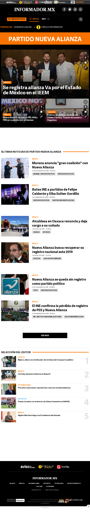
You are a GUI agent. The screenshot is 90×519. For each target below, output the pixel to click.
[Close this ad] (88, 506)
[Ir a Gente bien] (63, 465)
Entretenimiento (74, 483)
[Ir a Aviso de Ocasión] (28, 465)
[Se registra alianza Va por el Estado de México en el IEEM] (45, 74)
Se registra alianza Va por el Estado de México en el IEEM (42, 90)
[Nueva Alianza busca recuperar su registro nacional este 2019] (15, 252)
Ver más (45, 336)
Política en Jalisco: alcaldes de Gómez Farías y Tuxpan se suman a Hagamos (64, 117)
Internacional (24, 385)
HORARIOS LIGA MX (23, 27)
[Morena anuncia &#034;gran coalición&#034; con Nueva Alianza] (15, 168)
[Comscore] (76, 500)
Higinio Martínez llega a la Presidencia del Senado (39, 415)
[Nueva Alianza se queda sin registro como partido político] (15, 284)
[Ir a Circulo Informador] (24, 1)
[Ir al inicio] (35, 9)
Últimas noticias (16, 19)
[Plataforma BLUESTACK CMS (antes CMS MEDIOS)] (20, 500)
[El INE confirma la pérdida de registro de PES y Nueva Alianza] (15, 311)
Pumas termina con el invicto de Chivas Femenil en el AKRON (43, 402)
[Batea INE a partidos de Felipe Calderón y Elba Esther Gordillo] (15, 194)
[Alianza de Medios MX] (63, 500)
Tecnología (58, 483)
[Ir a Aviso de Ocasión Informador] (11, 1)
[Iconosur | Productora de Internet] (11, 500)
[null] (8, 361)
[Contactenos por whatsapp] (80, 9)
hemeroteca (36, 490)
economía (50, 486)
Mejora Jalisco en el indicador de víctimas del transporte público (45, 360)
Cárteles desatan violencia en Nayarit (34, 374)
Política (36, 258)
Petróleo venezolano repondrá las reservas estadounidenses (44, 388)
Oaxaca (36, 232)
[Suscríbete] (76, 2)
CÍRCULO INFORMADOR (51, 27)
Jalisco (21, 357)
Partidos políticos (66, 174)
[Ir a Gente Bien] (38, 1)
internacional (33, 483)
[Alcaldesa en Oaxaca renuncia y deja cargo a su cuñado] (15, 226)
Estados (46, 232)
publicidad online (51, 490)
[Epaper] (60, 2)
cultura (39, 486)
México (21, 371)
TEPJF (35, 290)
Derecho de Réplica (48, 506)
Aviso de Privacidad (35, 506)
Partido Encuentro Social (63, 200)
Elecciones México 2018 (74, 317)
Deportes (22, 399)
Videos (35, 19)
